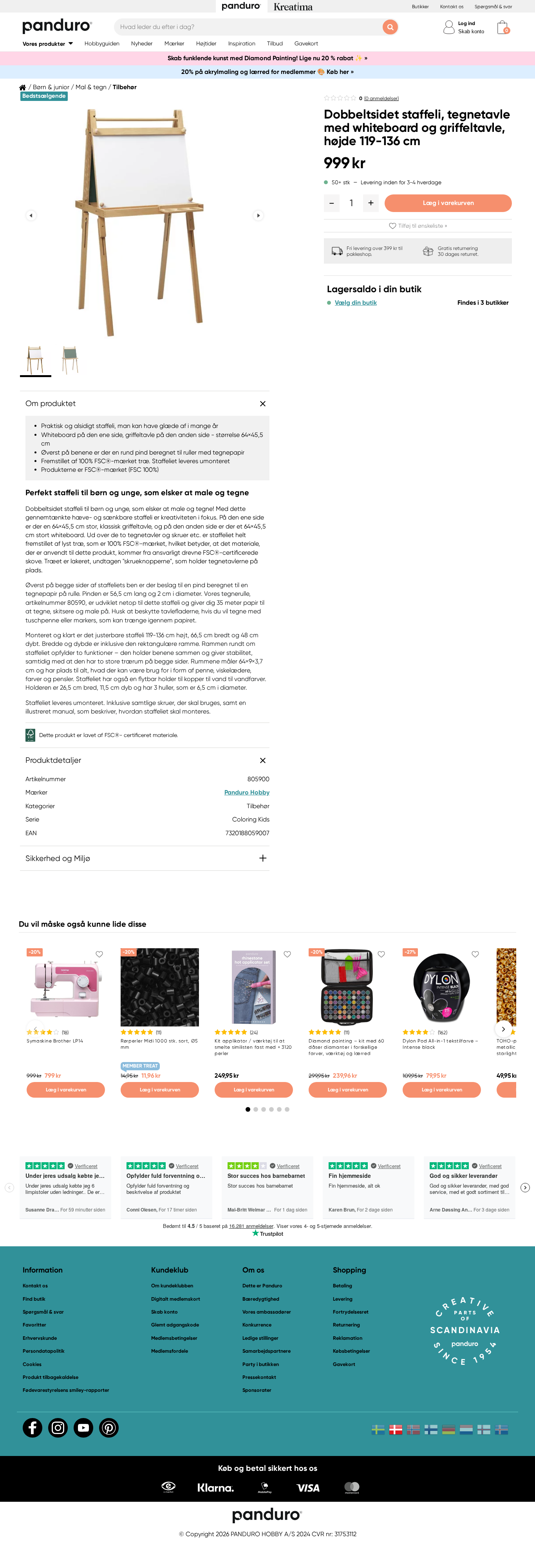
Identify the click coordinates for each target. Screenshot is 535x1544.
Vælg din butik (356, 302)
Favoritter (34, 1325)
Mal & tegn (91, 87)
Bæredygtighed (260, 1299)
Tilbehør (125, 87)
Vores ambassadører (266, 1312)
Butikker (420, 6)
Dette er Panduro (262, 1286)
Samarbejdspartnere (266, 1351)
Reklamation (347, 1338)
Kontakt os (451, 6)
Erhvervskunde (40, 1338)
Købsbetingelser (351, 1351)
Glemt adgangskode (175, 1325)
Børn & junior (51, 87)
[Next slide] (258, 215)
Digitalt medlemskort (175, 1299)
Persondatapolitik (44, 1351)
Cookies (32, 1364)
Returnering (346, 1325)
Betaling (342, 1286)
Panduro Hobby (246, 792)
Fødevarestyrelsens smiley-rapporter (66, 1390)
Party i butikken (260, 1364)
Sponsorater (256, 1390)
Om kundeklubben (172, 1286)
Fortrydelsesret (351, 1312)
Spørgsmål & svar (493, 6)
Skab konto (471, 31)
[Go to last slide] (31, 215)
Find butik (34, 1299)
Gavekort (344, 1364)
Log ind (466, 23)
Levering (342, 1299)
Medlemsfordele (169, 1351)
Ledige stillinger (260, 1338)
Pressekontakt (259, 1377)
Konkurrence (256, 1325)
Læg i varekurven (448, 203)
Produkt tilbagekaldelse (50, 1377)
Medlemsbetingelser (174, 1338)
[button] (48, 43)
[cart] (502, 27)
